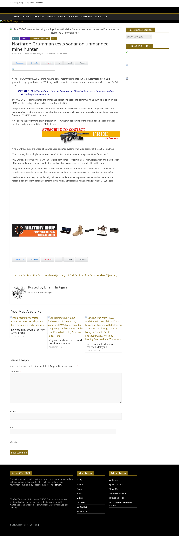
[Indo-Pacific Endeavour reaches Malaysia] (103, 317)
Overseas (24, 38)
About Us (113, 489)
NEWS (17, 16)
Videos (61, 16)
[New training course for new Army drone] (28, 317)
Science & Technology (40, 38)
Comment (15, 371)
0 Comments (62, 53)
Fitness (51, 16)
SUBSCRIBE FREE (116, 498)
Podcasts (39, 16)
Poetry (27, 16)
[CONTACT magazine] (11, 15)
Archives (73, 16)
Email (12, 427)
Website (13, 442)
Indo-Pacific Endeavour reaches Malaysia (100, 345)
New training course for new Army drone (28, 331)
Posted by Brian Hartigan (33, 53)
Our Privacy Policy (117, 493)
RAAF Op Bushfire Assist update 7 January (94, 275)
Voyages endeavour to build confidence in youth (65, 342)
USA (54, 38)
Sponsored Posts (117, 484)
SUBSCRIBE (86, 16)
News (15, 38)
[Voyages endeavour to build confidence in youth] (66, 317)
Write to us (101, 16)
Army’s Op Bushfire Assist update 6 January (38, 275)
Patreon (57, 484)
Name (13, 411)
